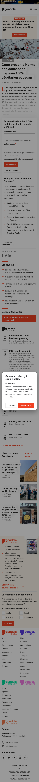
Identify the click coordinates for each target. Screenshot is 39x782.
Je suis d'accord (26, 405)
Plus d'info (11, 405)
